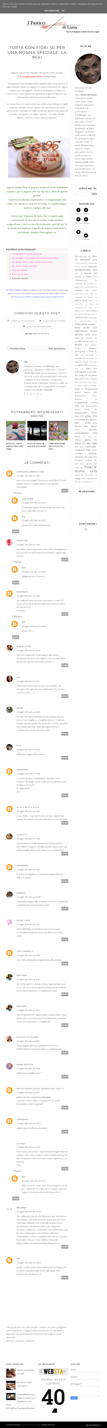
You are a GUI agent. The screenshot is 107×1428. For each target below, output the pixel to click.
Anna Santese (25, 1064)
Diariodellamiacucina (30, 471)
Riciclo (77, 436)
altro (94, 256)
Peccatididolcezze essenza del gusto (40, 1088)
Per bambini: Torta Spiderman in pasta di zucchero (35, 258)
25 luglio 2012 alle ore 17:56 (28, 955)
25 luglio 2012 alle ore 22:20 (28, 1212)
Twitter (86, 214)
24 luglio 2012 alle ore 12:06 (28, 650)
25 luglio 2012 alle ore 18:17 (28, 1041)
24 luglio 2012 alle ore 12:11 (28, 681)
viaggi (77, 478)
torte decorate (86, 457)
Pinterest (86, 224)
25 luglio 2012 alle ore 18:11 (28, 979)
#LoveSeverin (81, 256)
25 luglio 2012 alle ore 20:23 (28, 1123)
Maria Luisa (24, 646)
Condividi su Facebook (22, 321)
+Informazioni (51, 11)
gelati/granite (86, 321)
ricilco (90, 437)
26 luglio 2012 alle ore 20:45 (34, 520)
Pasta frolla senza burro (87, 382)
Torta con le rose (20, 274)
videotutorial (91, 478)
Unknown (28, 499)
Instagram (78, 224)
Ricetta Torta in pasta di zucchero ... (36, 446)
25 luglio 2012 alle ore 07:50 (28, 897)
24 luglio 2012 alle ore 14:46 (28, 839)
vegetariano (89, 475)
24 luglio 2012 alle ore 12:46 (28, 774)
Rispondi (65, 490)
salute (81, 447)
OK (63, 11)
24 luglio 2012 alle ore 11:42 (28, 475)
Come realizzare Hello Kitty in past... (57, 446)
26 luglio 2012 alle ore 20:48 (34, 572)
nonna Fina (49, 76)
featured (79, 317)
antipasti (85, 259)
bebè (77, 273)
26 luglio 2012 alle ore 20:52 (28, 1263)
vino (79, 482)
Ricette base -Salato (86, 426)
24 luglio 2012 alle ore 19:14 (28, 869)
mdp (77, 355)
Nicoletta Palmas (28, 1037)
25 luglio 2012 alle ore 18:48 (28, 1068)
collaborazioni (81, 280)
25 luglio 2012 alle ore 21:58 (28, 1147)
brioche (78, 277)
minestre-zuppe (81, 362)
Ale (19, 677)
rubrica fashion (83, 440)
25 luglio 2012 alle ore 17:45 (28, 924)
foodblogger (92, 318)
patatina (22, 540)
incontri (89, 338)
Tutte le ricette (86, 469)
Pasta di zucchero (41, 333)
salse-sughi (92, 443)
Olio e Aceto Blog (28, 807)
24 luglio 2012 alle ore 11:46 (28, 544)
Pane (88, 368)
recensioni (80, 419)
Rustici (78, 443)
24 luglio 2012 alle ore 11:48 (28, 596)
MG (26, 362)
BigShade (22, 592)
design (90, 297)
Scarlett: (22, 834)
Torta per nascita (20, 278)
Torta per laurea (20, 270)
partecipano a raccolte (86, 372)
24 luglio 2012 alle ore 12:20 (28, 712)
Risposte (18, 493)
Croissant (78, 297)
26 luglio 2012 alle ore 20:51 (33, 1181)
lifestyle (78, 344)
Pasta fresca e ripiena (88, 379)
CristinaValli (25, 951)
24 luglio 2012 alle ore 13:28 (33, 503)
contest (78, 290)
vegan (77, 475)
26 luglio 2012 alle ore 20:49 (34, 626)
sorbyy (21, 893)
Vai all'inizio (92, 1425)
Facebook (78, 214)
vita (19, 745)
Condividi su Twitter (54, 321)
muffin (81, 365)
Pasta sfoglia (82, 386)
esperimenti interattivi (86, 314)
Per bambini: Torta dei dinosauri (27, 254)
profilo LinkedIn (44, 389)
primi (88, 416)
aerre (20, 708)
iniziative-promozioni (84, 341)
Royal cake (23, 920)
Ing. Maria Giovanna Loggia (30, 1425)
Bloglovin (78, 237)
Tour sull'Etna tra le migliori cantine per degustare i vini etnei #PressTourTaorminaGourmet (21, 1401)
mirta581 (22, 975)
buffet (89, 276)
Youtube (86, 239)
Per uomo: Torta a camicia (24, 266)
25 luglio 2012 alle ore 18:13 (28, 1010)
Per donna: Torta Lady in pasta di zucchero (32, 262)
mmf (95, 362)
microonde (90, 358)
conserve (78, 283)
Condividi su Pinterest (39, 327)
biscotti (88, 273)
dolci (78, 300)
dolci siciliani (91, 311)
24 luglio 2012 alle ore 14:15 (28, 811)
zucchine (86, 482)
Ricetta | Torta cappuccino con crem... (14, 446)
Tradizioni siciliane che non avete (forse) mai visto (86, 464)
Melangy (22, 1207)
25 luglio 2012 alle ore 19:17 (28, 1092)
